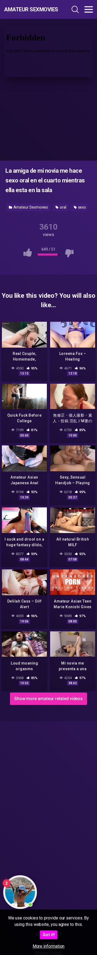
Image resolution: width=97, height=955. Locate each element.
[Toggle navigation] (88, 9)
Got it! (49, 934)
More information (49, 946)
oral (62, 207)
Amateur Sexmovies (30, 9)
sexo (81, 207)
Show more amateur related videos (48, 698)
